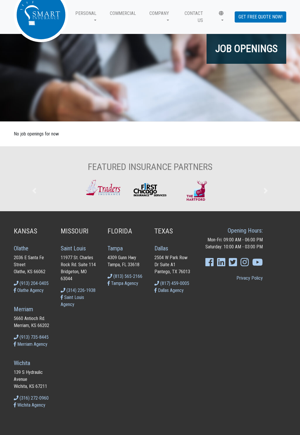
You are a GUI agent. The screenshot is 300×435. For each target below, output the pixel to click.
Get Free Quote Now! (260, 17)
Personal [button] (85, 13)
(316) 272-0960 (33, 398)
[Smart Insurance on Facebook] (209, 264)
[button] (220, 17)
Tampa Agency (124, 283)
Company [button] (159, 13)
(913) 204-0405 (33, 283)
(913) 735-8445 (33, 337)
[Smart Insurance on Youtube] (257, 264)
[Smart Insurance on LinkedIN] (221, 264)
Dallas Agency (170, 290)
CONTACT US (194, 17)
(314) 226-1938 (80, 290)
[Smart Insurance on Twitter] (233, 264)
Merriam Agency (31, 344)
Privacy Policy (249, 278)
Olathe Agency (30, 290)
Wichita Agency (30, 405)
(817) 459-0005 (174, 283)
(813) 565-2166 (127, 276)
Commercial (123, 13)
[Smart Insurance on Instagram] (245, 264)
